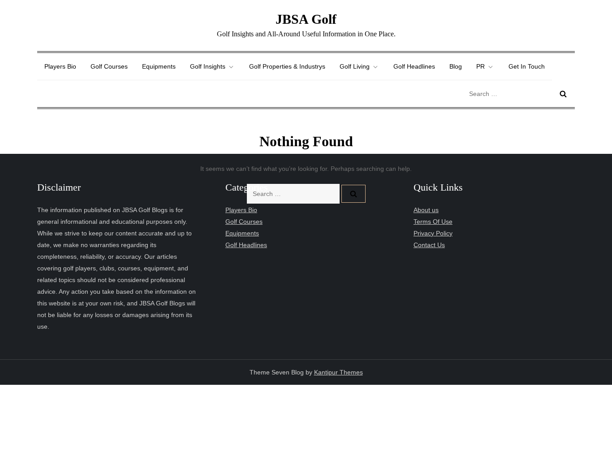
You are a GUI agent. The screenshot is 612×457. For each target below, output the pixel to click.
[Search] (563, 93)
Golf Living (355, 66)
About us (426, 209)
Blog (455, 66)
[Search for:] (520, 93)
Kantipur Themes (338, 372)
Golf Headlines (414, 66)
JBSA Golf (306, 19)
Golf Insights (207, 66)
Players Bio (60, 66)
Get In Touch (527, 66)
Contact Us (429, 244)
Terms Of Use (433, 221)
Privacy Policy (433, 233)
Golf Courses (109, 66)
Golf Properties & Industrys (287, 66)
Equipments (159, 66)
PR (480, 66)
